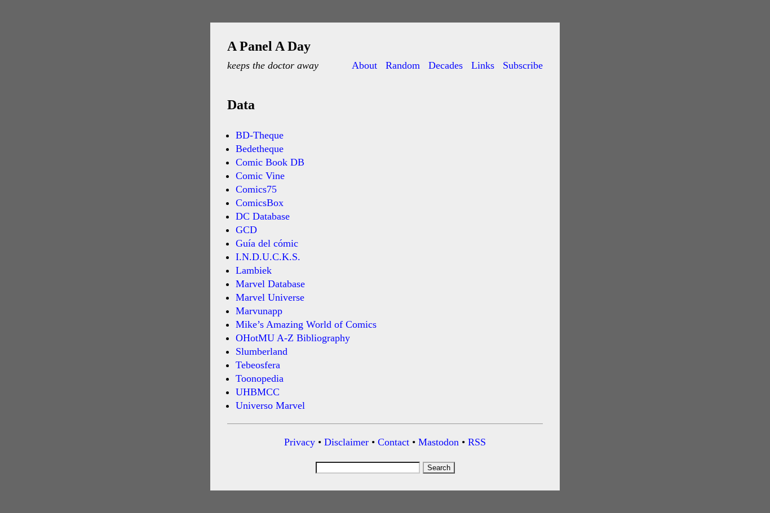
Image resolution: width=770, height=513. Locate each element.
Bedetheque (260, 148)
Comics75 (256, 189)
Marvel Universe (270, 297)
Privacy (299, 442)
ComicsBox (260, 202)
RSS (477, 442)
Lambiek (254, 270)
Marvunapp (259, 310)
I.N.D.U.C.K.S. (268, 256)
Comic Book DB (270, 162)
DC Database (263, 216)
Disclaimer (346, 442)
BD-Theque (260, 135)
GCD (246, 229)
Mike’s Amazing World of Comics (306, 324)
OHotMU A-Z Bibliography (293, 338)
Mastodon (438, 442)
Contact (393, 442)
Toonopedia (260, 378)
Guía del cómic (267, 243)
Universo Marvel (270, 405)
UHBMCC (258, 392)
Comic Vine (260, 175)
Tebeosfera (258, 365)
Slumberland (261, 351)
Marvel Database (270, 283)
